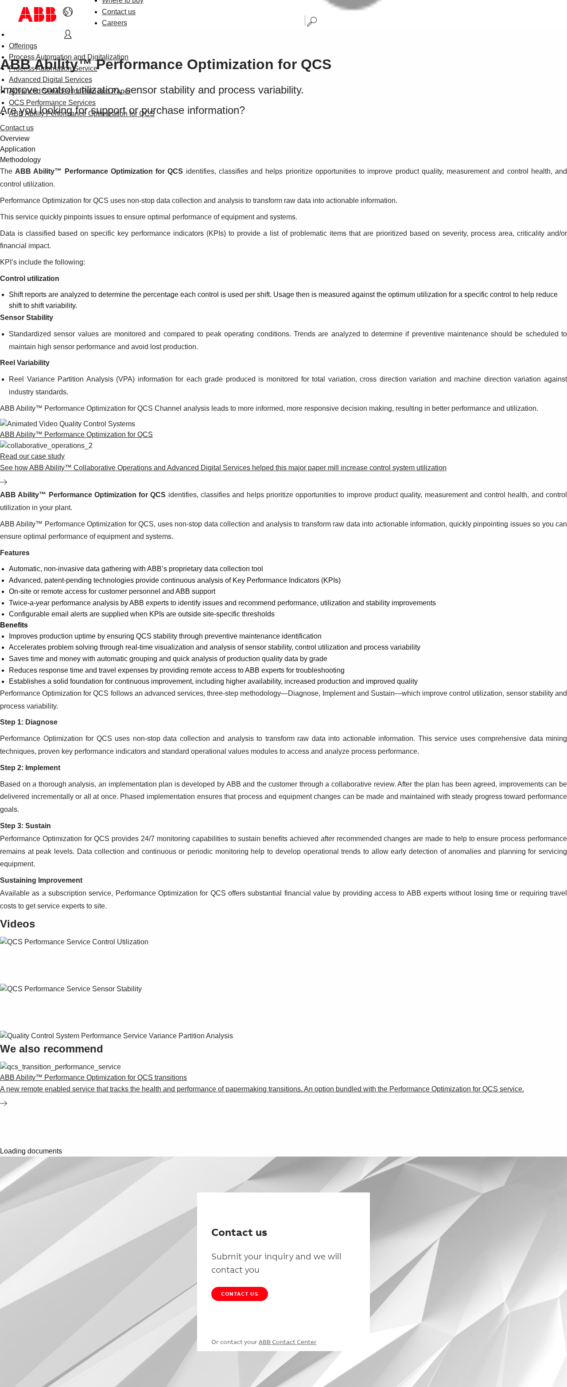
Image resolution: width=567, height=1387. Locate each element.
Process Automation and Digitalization (68, 57)
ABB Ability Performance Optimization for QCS (82, 113)
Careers (114, 23)
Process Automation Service (53, 68)
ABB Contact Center (288, 1342)
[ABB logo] (37, 14)
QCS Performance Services (52, 102)
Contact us (119, 12)
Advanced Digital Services (50, 79)
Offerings (23, 46)
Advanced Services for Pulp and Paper (70, 91)
